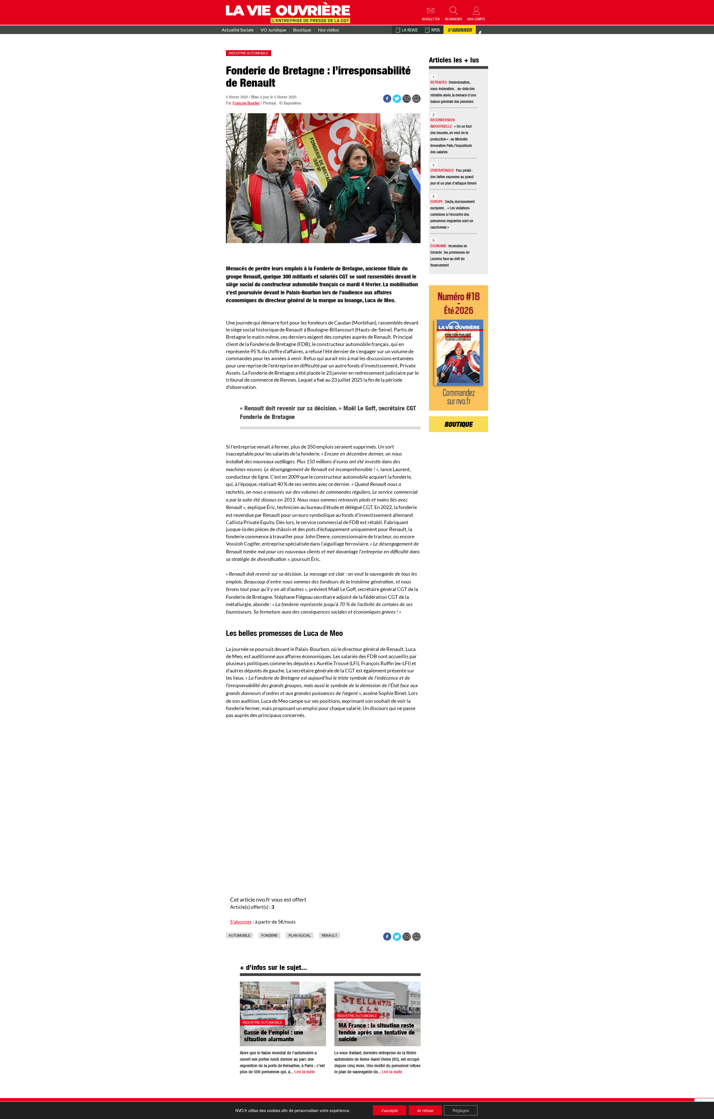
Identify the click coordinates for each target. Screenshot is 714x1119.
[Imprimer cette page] (416, 99)
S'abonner (460, 30)
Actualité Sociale (238, 29)
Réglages (460, 1110)
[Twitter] (486, 30)
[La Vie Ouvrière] (289, 12)
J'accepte (389, 1110)
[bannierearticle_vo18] (458, 348)
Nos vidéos (328, 29)
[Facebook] (480, 33)
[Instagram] (490, 33)
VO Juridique (273, 29)
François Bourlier (246, 103)
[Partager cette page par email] (406, 99)
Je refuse (425, 1110)
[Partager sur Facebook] (387, 99)
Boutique (302, 29)
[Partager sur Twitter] (397, 99)
